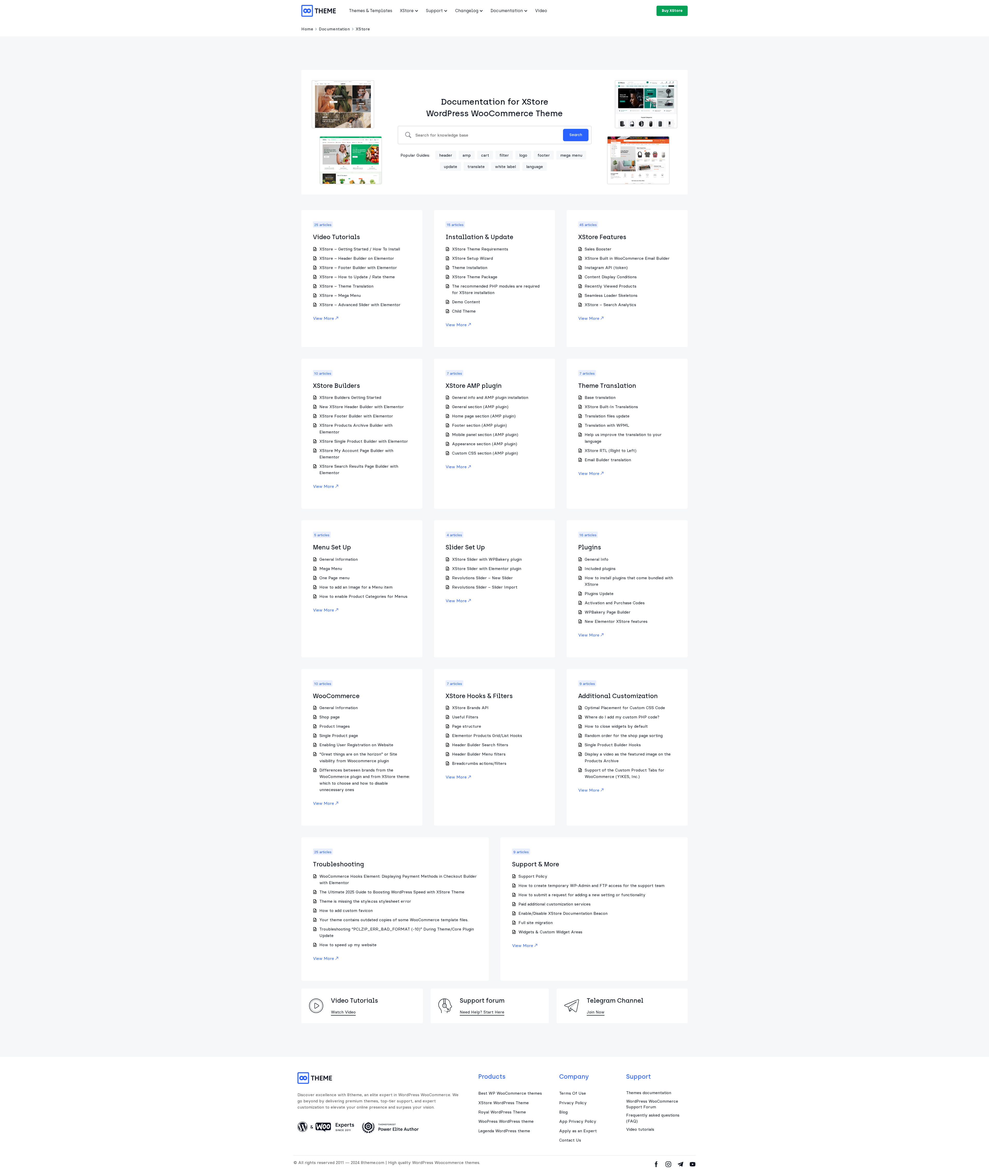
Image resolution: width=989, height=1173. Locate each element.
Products (492, 1076)
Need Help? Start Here (482, 1012)
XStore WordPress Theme (503, 1102)
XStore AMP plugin (474, 385)
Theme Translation (607, 385)
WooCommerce (336, 696)
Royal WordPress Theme (502, 1112)
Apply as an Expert (578, 1130)
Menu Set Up (332, 547)
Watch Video (343, 1012)
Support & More (535, 864)
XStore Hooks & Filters (479, 696)
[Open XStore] (416, 11)
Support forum (482, 1000)
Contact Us (570, 1140)
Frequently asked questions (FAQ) (652, 1117)
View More (323, 318)
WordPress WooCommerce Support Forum (652, 1104)
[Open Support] (445, 11)
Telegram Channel (615, 1000)
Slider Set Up (465, 547)
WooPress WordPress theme (506, 1121)
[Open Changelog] (481, 11)
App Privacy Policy (577, 1121)
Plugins (589, 547)
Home (307, 28)
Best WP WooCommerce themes (510, 1093)
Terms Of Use (572, 1093)
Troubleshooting (338, 864)
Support (638, 1076)
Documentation (334, 28)
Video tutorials (640, 1129)
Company (574, 1076)
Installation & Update (479, 237)
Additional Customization (618, 696)
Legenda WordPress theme (504, 1130)
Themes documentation (648, 1092)
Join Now (595, 1012)
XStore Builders (336, 385)
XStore (363, 28)
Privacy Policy (573, 1102)
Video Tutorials (336, 237)
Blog (563, 1112)
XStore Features (602, 237)
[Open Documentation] (525, 11)
